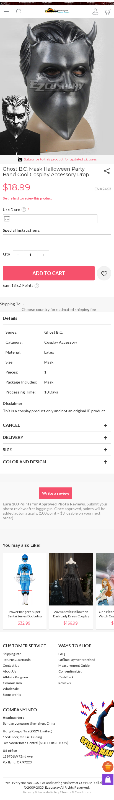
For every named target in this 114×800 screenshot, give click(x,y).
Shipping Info (12, 654)
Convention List (70, 671)
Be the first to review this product (27, 198)
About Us (9, 671)
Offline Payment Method (76, 660)
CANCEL (11, 425)
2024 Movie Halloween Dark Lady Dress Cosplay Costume (71, 616)
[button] (47, 151)
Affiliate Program (15, 677)
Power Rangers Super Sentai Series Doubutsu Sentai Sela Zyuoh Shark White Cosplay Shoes (24, 618)
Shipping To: (11, 303)
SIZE (7, 449)
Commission (12, 683)
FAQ (61, 654)
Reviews (64, 683)
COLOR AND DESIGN (24, 461)
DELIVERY (13, 437)
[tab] (57, 318)
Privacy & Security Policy (41, 792)
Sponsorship (12, 694)
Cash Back (66, 677)
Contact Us (11, 665)
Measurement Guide (74, 665)
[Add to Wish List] (104, 273)
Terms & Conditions (76, 792)
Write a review (55, 493)
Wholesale (11, 689)
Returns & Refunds (17, 660)
